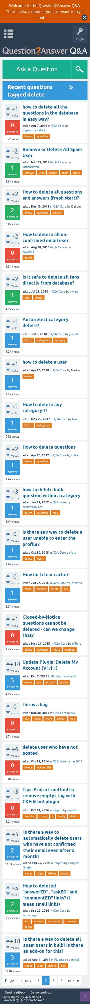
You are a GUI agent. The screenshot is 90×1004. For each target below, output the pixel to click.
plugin (64, 682)
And (73, 552)
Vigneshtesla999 (33, 130)
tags (27, 297)
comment (71, 921)
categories (43, 340)
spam (65, 172)
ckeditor (29, 816)
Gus (74, 419)
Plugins (56, 676)
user (41, 172)
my (39, 682)
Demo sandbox (40, 992)
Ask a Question (37, 69)
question (42, 136)
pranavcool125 (32, 507)
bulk (55, 512)
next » (73, 980)
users (76, 172)
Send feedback (15, 992)
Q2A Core (57, 126)
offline (76, 643)
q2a (66, 588)
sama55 (71, 676)
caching (41, 588)
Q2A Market (33, 997)
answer (57, 212)
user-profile (44, 767)
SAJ (73, 713)
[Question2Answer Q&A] (44, 49)
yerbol (73, 334)
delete (28, 136)
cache (28, 588)
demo (36, 11)
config (43, 816)
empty (61, 816)
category (60, 340)
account (50, 682)
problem (70, 649)
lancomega (29, 915)
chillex (75, 455)
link (26, 921)
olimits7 (74, 959)
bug (26, 718)
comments (54, 921)
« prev (26, 980)
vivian (74, 291)
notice (56, 649)
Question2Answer (32, 1000)
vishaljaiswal (30, 167)
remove (29, 172)
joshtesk (76, 583)
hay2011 (28, 252)
